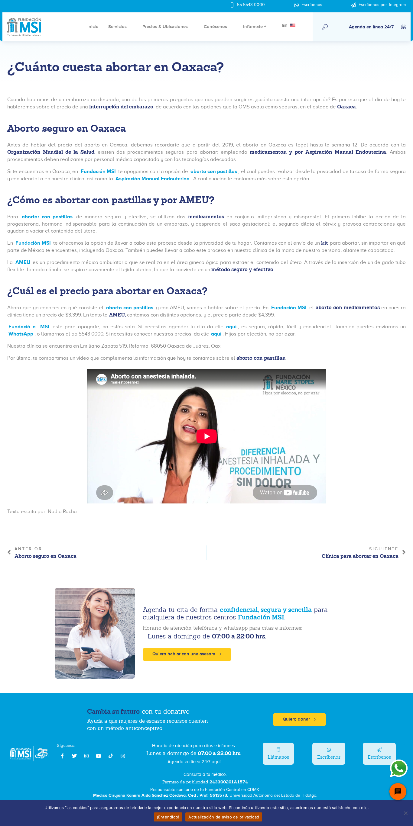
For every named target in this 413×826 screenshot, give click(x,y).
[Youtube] (98, 755)
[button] (325, 26)
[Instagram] (86, 755)
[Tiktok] (110, 755)
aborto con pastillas (213, 171)
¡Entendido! (168, 817)
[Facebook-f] (62, 755)
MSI (43, 326)
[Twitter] (74, 755)
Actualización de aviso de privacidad (223, 817)
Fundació (19, 326)
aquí (230, 326)
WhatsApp (20, 334)
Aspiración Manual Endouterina (152, 179)
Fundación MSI (99, 171)
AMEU (22, 262)
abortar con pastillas (47, 217)
